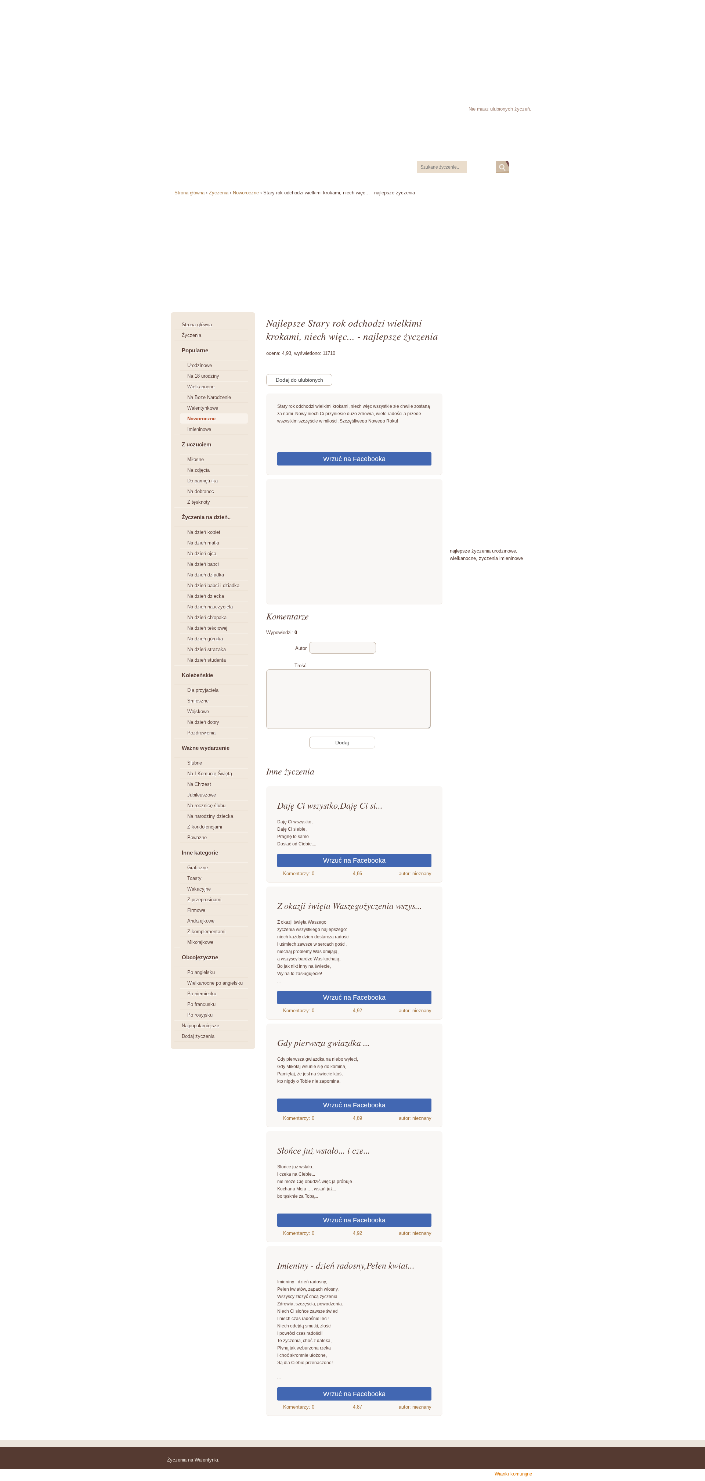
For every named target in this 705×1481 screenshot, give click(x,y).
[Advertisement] (352, 46)
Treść (300, 665)
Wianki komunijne (513, 1474)
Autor (301, 648)
